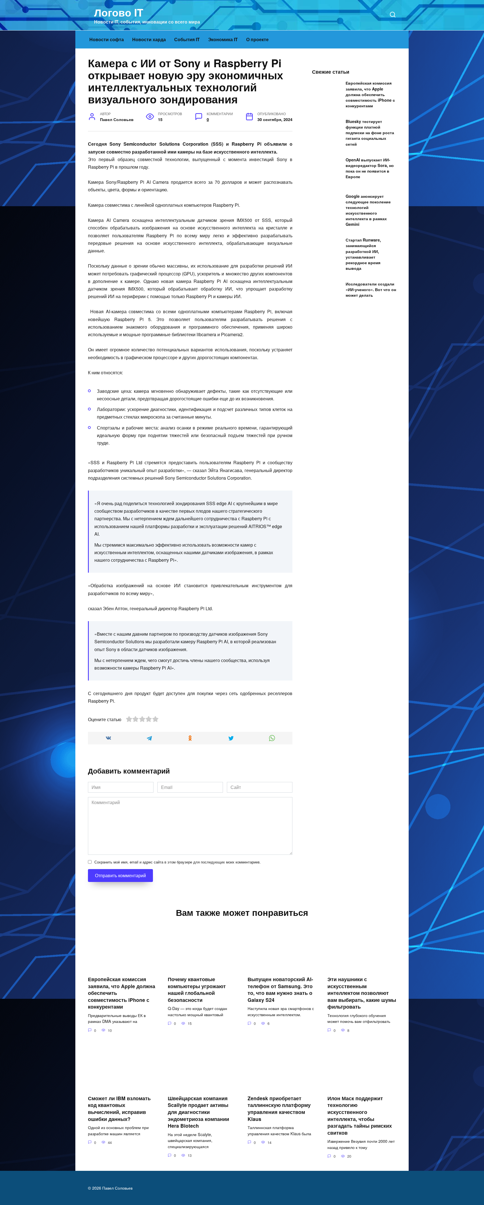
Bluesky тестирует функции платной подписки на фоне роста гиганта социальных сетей (370, 133)
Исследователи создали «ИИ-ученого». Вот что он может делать (371, 289)
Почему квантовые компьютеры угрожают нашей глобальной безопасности (197, 989)
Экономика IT (223, 39)
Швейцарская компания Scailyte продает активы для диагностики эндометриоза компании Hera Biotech (198, 1111)
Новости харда (149, 39)
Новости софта (106, 39)
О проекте (257, 39)
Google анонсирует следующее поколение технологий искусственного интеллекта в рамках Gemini (368, 210)
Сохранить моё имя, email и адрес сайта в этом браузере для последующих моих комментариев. (177, 862)
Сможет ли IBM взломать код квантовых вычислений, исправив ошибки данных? (119, 1108)
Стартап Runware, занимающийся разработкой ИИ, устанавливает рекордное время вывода (363, 254)
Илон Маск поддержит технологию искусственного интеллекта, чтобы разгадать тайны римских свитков (359, 1115)
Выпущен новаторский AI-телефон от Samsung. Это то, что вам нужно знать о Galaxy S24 (280, 989)
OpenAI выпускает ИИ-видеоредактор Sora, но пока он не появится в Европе (370, 168)
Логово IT (118, 12)
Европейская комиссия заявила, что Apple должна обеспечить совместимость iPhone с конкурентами (370, 94)
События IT (187, 39)
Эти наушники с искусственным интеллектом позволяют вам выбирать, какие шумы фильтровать (361, 993)
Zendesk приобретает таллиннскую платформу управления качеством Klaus (279, 1108)
